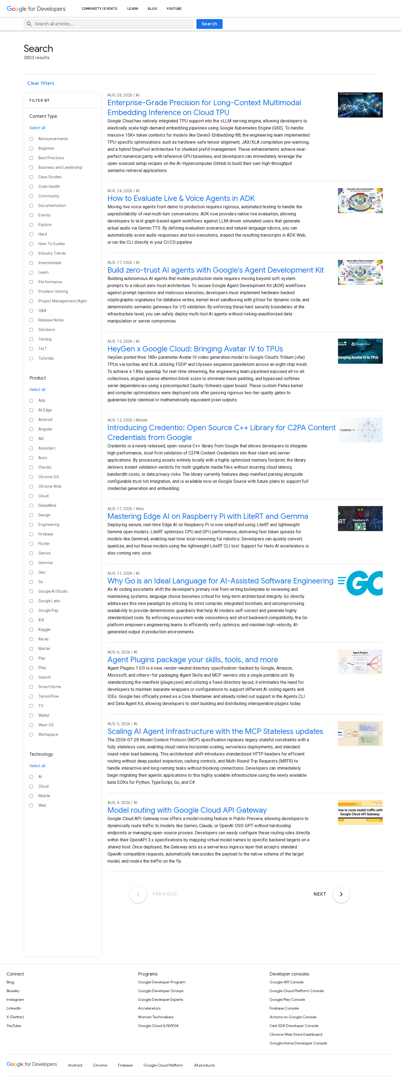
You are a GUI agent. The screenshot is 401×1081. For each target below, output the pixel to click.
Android (45, 419)
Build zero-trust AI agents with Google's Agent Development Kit (215, 270)
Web (42, 805)
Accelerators (149, 1008)
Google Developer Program (161, 982)
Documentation (52, 205)
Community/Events (99, 8)
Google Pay (48, 610)
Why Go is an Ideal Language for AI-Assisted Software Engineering (220, 581)
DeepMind (47, 505)
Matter (44, 648)
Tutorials (46, 358)
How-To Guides (51, 244)
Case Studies (50, 177)
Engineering (48, 524)
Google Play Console (287, 999)
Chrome (100, 1065)
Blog (152, 8)
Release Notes (51, 320)
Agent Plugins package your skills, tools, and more (192, 659)
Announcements (53, 139)
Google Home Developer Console (298, 1043)
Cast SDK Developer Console (294, 1025)
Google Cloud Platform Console (297, 990)
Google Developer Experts (160, 999)
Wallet (43, 715)
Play (42, 668)
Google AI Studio (53, 591)
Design (44, 515)
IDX (41, 620)
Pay (41, 658)
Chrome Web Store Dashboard (296, 1034)
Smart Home (49, 687)
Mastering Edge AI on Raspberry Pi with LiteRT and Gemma (207, 516)
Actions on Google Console (293, 1016)
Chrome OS (48, 477)
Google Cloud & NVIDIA (158, 1025)
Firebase (46, 534)
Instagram (15, 999)
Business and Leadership (60, 167)
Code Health (49, 186)
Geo (42, 572)
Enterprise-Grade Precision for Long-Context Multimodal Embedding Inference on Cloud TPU (204, 107)
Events (44, 215)
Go (40, 582)
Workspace (48, 734)
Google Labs (49, 601)
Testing (45, 339)
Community (48, 196)
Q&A (42, 310)
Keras (43, 639)
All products (204, 1065)
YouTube (174, 8)
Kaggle (44, 629)
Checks (44, 467)
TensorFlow (48, 696)
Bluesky (13, 990)
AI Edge (45, 410)
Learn (132, 8)
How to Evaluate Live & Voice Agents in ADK (181, 198)
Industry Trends (52, 253)
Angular (45, 429)
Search (209, 24)
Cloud (43, 496)
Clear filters (41, 83)
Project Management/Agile (62, 301)
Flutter (44, 543)
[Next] (341, 894)
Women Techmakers (155, 1016)
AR (41, 438)
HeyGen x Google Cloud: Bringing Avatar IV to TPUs (195, 349)
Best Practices (51, 158)
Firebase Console (284, 1008)
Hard (42, 234)
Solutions (46, 329)
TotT (42, 349)
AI (40, 777)
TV (40, 706)
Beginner (46, 148)
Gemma (45, 563)
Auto (42, 458)
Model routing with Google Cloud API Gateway (187, 810)
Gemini (44, 553)
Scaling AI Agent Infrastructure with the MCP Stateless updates (215, 731)
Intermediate (49, 263)
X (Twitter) (15, 1016)
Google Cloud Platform (163, 1065)
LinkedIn (14, 1008)
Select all (37, 128)
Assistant (46, 448)
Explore (45, 224)
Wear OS (46, 725)
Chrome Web (49, 486)
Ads (42, 400)
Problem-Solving (53, 291)
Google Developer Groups (160, 990)
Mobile (44, 796)
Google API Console (287, 982)
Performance (50, 282)
